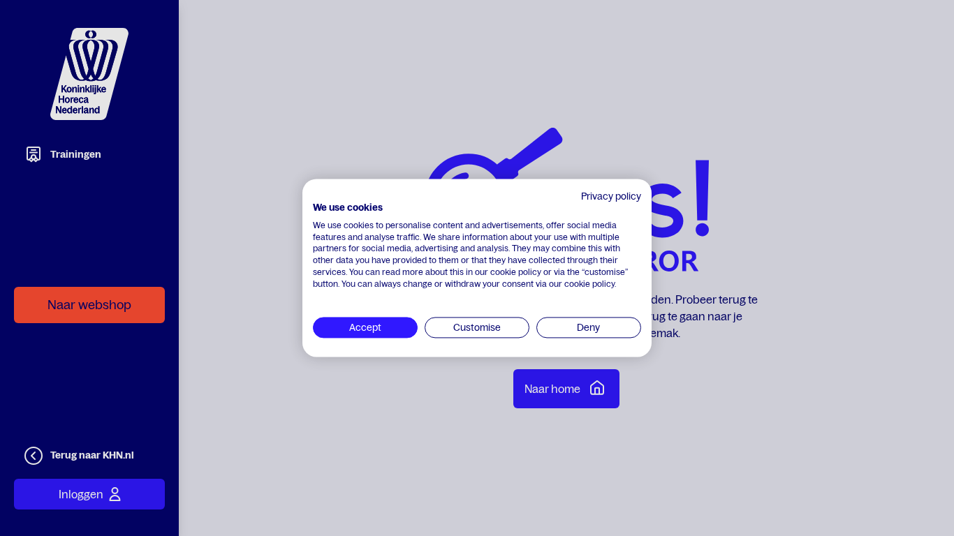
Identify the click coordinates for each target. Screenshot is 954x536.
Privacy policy (611, 196)
